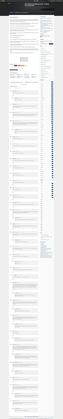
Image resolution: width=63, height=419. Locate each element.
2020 (41, 209)
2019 (41, 211)
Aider (41, 145)
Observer (42, 109)
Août (41, 183)
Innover (42, 129)
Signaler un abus (32, 418)
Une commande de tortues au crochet (46, 20)
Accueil (11, 12)
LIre (41, 131)
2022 (41, 205)
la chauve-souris (47, 254)
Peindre (42, 147)
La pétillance (42, 243)
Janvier (42, 197)
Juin (41, 187)
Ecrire (41, 169)
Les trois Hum (42, 244)
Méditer (42, 175)
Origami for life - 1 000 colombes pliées (21, 12)
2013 (41, 222)
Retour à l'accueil (24, 84)
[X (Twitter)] (36, 0)
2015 (41, 218)
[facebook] (34, 0)
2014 (41, 220)
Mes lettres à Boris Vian (44, 250)
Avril (41, 191)
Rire (41, 117)
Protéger (42, 111)
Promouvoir (42, 135)
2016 (41, 216)
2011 (41, 226)
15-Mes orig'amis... (43, 75)
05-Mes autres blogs (43, 56)
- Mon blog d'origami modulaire (45, 239)
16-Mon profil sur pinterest (44, 77)
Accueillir (42, 115)
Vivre (41, 121)
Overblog (37, 416)
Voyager (42, 113)
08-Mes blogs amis (43, 62)
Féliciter (42, 167)
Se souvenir (42, 163)
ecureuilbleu (15, 418)
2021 (41, 207)
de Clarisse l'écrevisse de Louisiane (48, 257)
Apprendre (42, 171)
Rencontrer (42, 173)
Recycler (42, 157)
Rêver (41, 137)
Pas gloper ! (42, 125)
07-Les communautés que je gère (45, 60)
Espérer (42, 165)
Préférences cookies (50, 418)
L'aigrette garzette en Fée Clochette (45, 249)
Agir (41, 141)
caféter (42, 153)
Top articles (25, 418)
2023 (41, 203)
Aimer (41, 123)
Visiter (41, 133)
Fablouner (42, 149)
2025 (41, 199)
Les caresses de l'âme (44, 245)
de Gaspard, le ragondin (46, 256)
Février (42, 195)
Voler (41, 161)
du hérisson (51, 254)
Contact (28, 418)
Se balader (42, 177)
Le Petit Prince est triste (44, 246)
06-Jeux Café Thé (43, 58)
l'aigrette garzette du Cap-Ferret (45, 255)
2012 (41, 224)
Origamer (42, 159)
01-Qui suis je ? (43, 48)
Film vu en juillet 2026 (44, 32)
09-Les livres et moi (43, 64)
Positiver (42, 139)
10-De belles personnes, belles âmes (46, 66)
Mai (41, 189)
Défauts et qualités (43, 247)
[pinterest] (37, 0)
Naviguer (42, 127)
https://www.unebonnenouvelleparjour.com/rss (47, 36)
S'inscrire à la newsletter (13, 69)
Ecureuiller (42, 119)
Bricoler (42, 151)
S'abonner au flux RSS (45, 35)
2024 (41, 201)
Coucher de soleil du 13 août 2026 (45, 27)
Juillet (42, 185)
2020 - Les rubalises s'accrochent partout (46, 248)
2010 (41, 228)
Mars (42, 193)
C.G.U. (36, 418)
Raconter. (42, 155)
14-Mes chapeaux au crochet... (45, 73)
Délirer (41, 143)
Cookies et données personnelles (42, 418)
